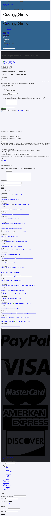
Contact (5, 5)
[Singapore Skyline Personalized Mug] (17, 258)
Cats (7, 24)
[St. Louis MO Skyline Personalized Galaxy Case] (15, 204)
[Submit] (3, 465)
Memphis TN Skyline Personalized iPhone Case (11, 228)
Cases (29, 110)
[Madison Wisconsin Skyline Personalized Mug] (16, 276)
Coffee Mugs (6, 38)
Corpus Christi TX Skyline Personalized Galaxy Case (12, 290)
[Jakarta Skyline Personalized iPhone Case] (12, 194)
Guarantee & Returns (8, 4)
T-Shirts (5, 36)
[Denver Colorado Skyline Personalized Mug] (15, 321)
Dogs (7, 23)
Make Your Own (7, 43)
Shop (5, 58)
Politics (7, 32)
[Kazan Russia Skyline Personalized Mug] (15, 231)
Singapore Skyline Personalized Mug (9, 262)
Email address (4, 509)
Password (3, 498)
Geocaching (8, 29)
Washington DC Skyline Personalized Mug (10, 254)
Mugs (7, 46)
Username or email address (7, 496)
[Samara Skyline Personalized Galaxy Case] (15, 214)
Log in (10, 501)
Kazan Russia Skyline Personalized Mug (9, 236)
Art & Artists (9, 27)
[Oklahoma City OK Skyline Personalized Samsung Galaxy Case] (18, 313)
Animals (7, 25)
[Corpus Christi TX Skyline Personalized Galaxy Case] (18, 285)
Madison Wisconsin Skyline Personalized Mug (11, 280)
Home (2, 58)
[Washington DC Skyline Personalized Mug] (17, 249)
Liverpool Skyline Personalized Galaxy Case (10, 308)
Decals (4, 41)
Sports (7, 34)
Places (7, 33)
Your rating (3, 170)
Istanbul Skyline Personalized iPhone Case (10, 272)
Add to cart (3, 108)
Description (4, 141)
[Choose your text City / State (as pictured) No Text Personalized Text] (11, 93)
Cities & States (9, 28)
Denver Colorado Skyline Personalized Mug (10, 326)
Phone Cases (6, 39)
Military (8, 30)
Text (4, 92)
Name (2, 183)
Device (5, 89)
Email (2, 185)
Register (2, 514)
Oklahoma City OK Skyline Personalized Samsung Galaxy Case (15, 317)
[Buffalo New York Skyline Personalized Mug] (15, 293)
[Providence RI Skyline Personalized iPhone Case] (14, 241)
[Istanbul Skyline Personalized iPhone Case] (12, 267)
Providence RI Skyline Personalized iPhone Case (11, 246)
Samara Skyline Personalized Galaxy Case (10, 218)
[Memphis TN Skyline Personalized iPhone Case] (13, 223)
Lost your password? (5, 503)
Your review (4, 180)
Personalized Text (7, 94)
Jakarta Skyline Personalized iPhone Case (10, 199)
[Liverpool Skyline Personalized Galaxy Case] (15, 303)
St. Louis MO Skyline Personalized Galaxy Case (11, 209)
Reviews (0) (4, 160)
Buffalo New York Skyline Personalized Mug (11, 298)
